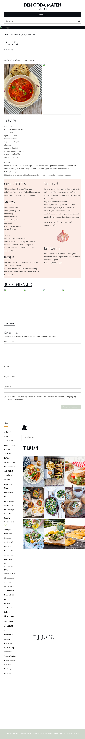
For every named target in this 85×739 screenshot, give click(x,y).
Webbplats (8, 386)
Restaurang (7, 604)
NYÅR (12, 587)
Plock (11, 594)
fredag (6, 496)
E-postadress (9, 376)
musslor (6, 586)
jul (12, 542)
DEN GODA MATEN (42, 5)
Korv (5, 546)
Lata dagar (7, 555)
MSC (10, 582)
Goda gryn (11, 509)
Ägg (10, 669)
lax (12, 555)
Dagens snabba (8, 473)
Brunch (6, 445)
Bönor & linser (8, 456)
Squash (6, 648)
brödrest (13, 445)
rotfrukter (6, 608)
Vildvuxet (12, 660)
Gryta (7, 518)
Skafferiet (7, 631)
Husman (7, 538)
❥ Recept (7, 35)
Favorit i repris (8, 484)
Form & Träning (9, 493)
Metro (12, 573)
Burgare (7, 449)
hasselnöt (8, 533)
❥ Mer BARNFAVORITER (18, 284)
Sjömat (8, 625)
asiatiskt (8, 432)
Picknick (10, 590)
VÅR (6, 669)
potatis (6, 599)
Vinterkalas (7, 665)
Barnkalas (8, 440)
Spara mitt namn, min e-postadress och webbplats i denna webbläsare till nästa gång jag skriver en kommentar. (41, 398)
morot (5, 582)
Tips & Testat (10, 656)
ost (5, 591)
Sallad (7, 612)
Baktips (7, 436)
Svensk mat (8, 651)
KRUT (9, 546)
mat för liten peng (9, 568)
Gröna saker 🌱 (9, 523)
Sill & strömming (8, 621)
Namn (6, 366)
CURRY (13, 462)
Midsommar (9, 578)
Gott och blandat (10, 514)
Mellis (6, 574)
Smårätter (8, 634)
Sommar (8, 643)
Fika (6, 488)
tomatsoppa (10, 324)
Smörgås (7, 639)
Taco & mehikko (30, 35)
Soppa (23, 35)
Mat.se (6, 563)
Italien (7, 542)
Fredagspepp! (9, 501)
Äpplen (7, 673)
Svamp (11, 647)
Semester (10, 616)
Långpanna (8, 559)
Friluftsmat (9, 505)
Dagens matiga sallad (9, 467)
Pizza (6, 595)
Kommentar (9, 341)
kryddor (7, 551)
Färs (5, 509)
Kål (12, 551)
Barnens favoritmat (16, 35)
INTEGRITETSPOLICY (71, 734)
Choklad (7, 462)
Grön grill (7, 529)
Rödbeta (13, 608)
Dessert (7, 479)
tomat (6, 660)
